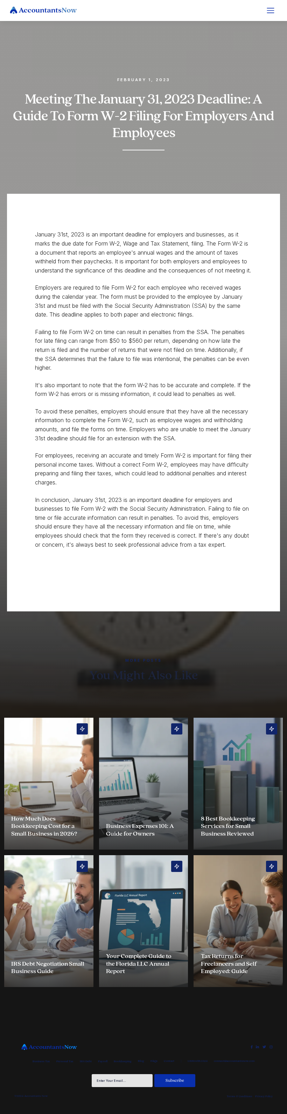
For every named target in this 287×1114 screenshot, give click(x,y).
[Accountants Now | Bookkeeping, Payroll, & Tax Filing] (49, 1047)
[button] (270, 10)
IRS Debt (86, 1061)
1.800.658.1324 (198, 1061)
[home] (43, 10)
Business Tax (41, 1061)
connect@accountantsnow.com (234, 1061)
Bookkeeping (123, 1061)
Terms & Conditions (239, 1096)
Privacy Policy (264, 1096)
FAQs (154, 1061)
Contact (169, 1061)
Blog (141, 1061)
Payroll (102, 1061)
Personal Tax (65, 1061)
